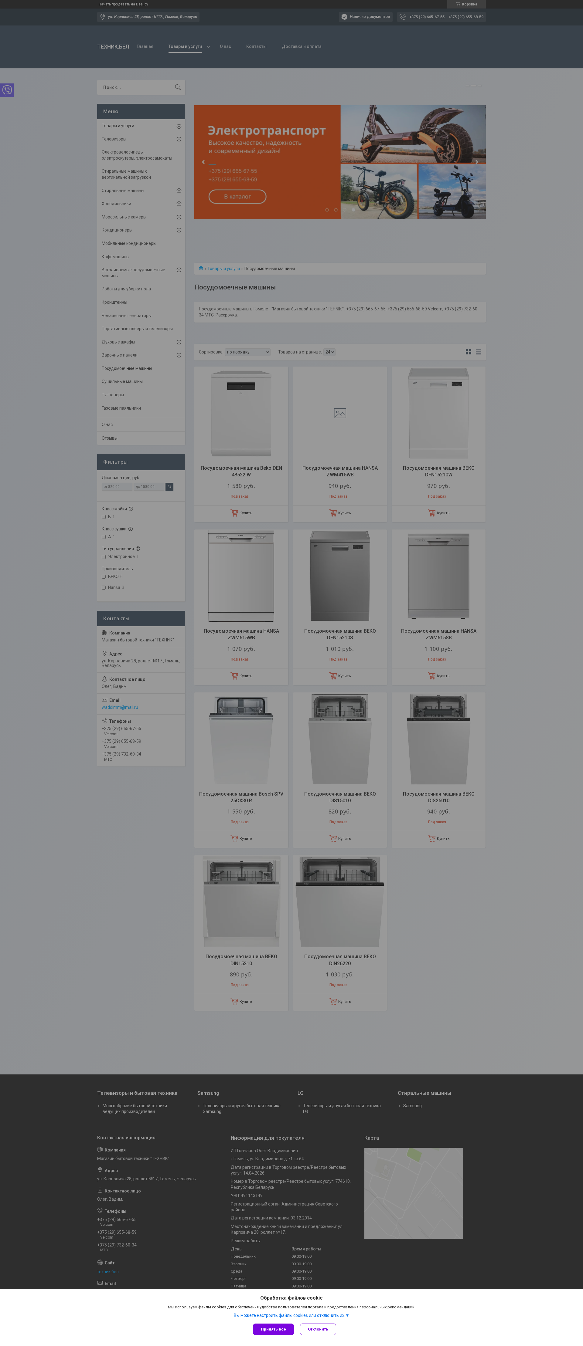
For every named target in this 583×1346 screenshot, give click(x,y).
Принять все (273, 1329)
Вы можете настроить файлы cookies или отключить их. (289, 1315)
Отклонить (318, 1329)
